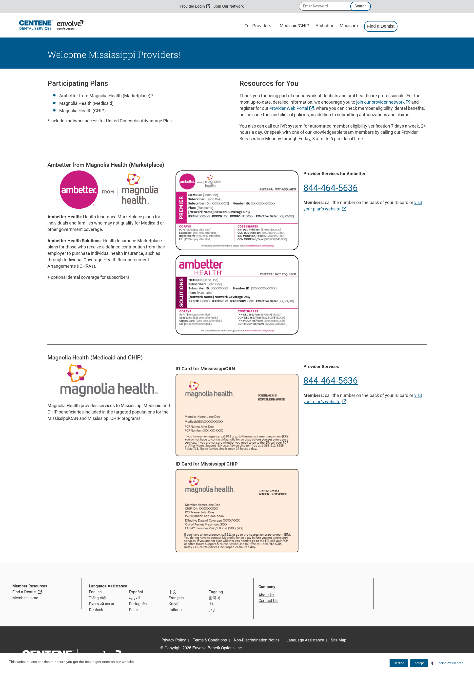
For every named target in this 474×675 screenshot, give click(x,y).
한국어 (214, 598)
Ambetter (325, 25)
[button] (447, 663)
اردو (212, 609)
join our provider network (384, 102)
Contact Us (267, 600)
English (95, 592)
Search (361, 6)
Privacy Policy (173, 640)
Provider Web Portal (292, 108)
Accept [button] (419, 663)
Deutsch (96, 609)
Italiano (175, 609)
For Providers (258, 25)
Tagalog (216, 592)
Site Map (338, 640)
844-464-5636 (330, 188)
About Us (266, 595)
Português (138, 603)
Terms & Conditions (210, 640)
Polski (134, 609)
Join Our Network (229, 6)
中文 (173, 592)
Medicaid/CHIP (295, 25)
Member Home (25, 598)
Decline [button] (399, 663)
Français (176, 598)
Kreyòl (174, 603)
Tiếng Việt (97, 598)
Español (136, 592)
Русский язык (101, 603)
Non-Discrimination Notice (256, 640)
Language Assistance (305, 640)
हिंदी (212, 603)
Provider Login (195, 6)
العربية (134, 598)
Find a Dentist (381, 26)
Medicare (349, 25)
